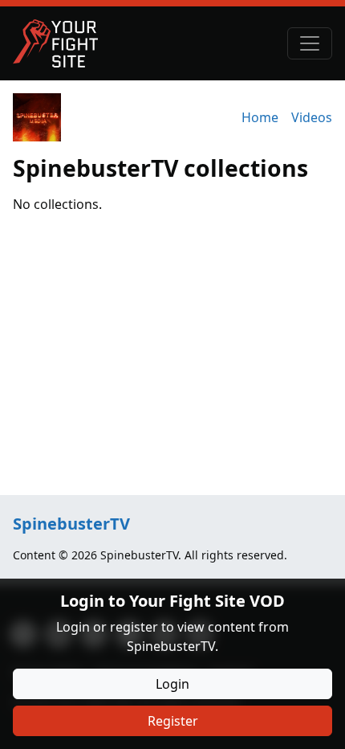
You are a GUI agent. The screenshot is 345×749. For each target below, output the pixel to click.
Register (173, 721)
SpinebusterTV (71, 523)
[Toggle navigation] (309, 43)
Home (260, 117)
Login (172, 684)
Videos (311, 117)
